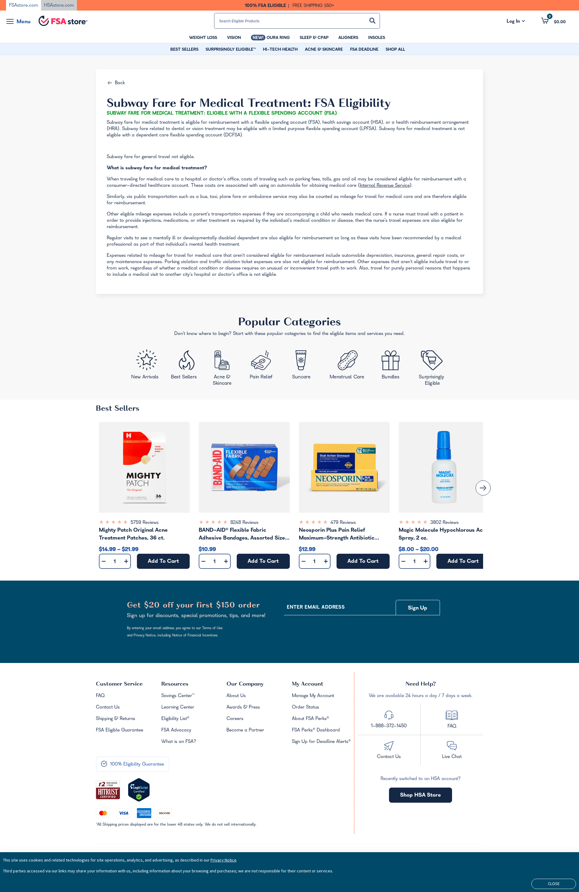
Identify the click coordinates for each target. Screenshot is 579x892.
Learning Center (177, 707)
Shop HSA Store (420, 795)
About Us (236, 696)
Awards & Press (243, 707)
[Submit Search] (372, 21)
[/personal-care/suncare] (301, 367)
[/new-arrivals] (145, 366)
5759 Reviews (145, 523)
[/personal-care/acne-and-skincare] (224, 369)
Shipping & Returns (115, 719)
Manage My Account (313, 696)
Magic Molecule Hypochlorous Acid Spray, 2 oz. (443, 534)
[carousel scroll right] (483, 487)
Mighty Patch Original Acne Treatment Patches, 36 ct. (133, 534)
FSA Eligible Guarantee (119, 730)
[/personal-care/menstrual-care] (347, 366)
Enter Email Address (316, 607)
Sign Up (417, 608)
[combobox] (297, 21)
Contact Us (108, 707)
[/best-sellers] (185, 367)
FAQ (100, 696)
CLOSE (554, 883)
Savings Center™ (178, 696)
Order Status (305, 707)
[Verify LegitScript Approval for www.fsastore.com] (139, 790)
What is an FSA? (178, 742)
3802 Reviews (444, 523)
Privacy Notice (223, 860)
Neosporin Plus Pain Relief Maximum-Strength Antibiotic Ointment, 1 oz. (337, 535)
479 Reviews (343, 523)
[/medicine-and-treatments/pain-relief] (265, 366)
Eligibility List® (175, 719)
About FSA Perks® (310, 719)
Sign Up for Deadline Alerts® (321, 742)
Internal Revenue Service (385, 185)
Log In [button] (516, 21)
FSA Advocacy (176, 730)
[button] (553, 20)
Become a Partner (245, 730)
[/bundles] (392, 365)
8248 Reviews (244, 523)
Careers (234, 719)
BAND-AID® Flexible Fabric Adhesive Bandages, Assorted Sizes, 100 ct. (244, 535)
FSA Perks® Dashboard (316, 730)
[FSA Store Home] (63, 20)
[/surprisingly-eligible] (433, 367)
